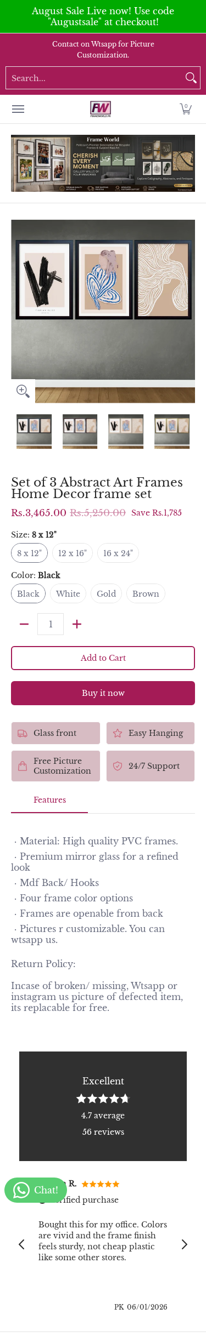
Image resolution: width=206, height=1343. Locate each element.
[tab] (49, 803)
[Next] (187, 311)
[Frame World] (101, 109)
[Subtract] (24, 624)
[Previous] (19, 311)
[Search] (191, 78)
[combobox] (94, 78)
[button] (185, 109)
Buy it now (103, 693)
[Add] (77, 624)
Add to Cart (103, 658)
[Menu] (17, 109)
